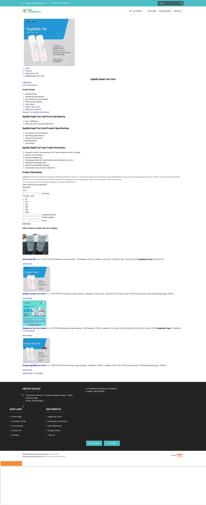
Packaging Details (32, 160)
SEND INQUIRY (28, 373)
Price (27, 121)
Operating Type (31, 135)
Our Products (137, 11)
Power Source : (144, 294)
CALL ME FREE (38, 373)
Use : (113, 259)
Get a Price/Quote (30, 85)
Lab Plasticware (54, 426)
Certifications (30, 168)
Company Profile (165, 11)
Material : (86, 259)
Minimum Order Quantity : (68, 259)
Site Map (15, 435)
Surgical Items (54, 430)
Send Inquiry (44, 112)
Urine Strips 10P (29, 259)
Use (26, 133)
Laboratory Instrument (57, 421)
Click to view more (32, 107)
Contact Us (178, 11)
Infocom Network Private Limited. (54, 457)
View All (51, 435)
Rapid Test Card (55, 416)
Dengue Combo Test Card (34, 294)
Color (27, 143)
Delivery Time (30, 155)
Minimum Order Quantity (35, 124)
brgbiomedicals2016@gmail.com (36, 3)
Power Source (30, 138)
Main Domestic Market (34, 165)
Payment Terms (31, 152)
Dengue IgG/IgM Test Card (34, 365)
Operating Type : (164, 294)
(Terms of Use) (53, 454)
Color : (129, 259)
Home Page (152, 11)
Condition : (100, 259)
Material (28, 141)
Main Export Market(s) (33, 163)
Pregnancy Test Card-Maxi (34, 328)
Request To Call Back (31, 112)
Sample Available (32, 157)
